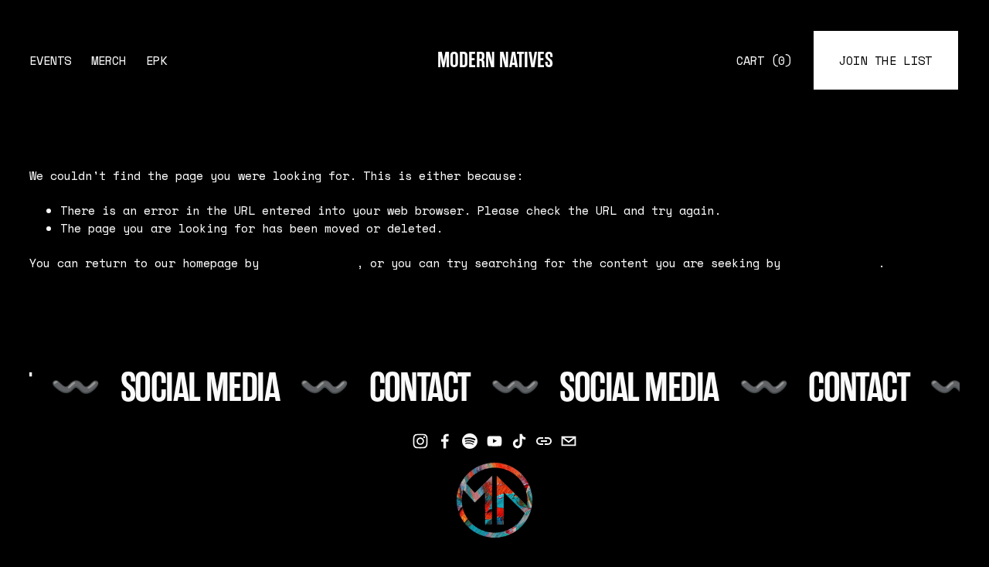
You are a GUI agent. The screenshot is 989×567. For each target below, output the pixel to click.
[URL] (544, 441)
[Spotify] (470, 441)
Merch (108, 61)
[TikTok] (519, 441)
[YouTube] (494, 441)
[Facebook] (445, 441)
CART (764, 61)
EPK (156, 61)
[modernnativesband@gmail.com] (568, 441)
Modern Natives (495, 60)
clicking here (311, 263)
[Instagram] (420, 441)
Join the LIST (886, 61)
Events (50, 61)
